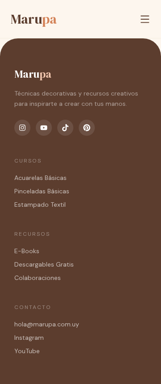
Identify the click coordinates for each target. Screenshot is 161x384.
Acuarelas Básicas (40, 178)
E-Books (26, 251)
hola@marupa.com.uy (46, 324)
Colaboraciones (37, 278)
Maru (34, 19)
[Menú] (145, 19)
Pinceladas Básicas (41, 191)
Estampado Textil (40, 204)
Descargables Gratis (44, 264)
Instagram (29, 338)
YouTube (27, 351)
